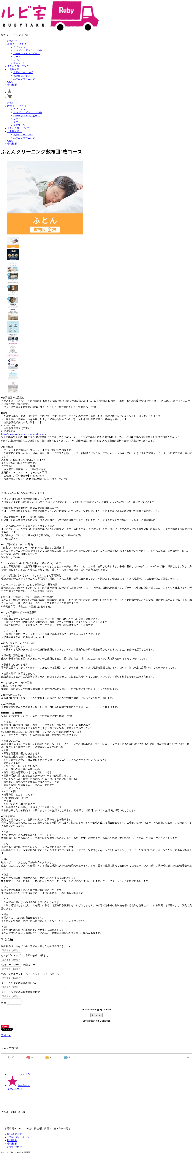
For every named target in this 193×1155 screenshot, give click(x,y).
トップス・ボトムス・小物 (27, 50)
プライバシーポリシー (19, 1137)
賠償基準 (12, 1140)
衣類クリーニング (17, 44)
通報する (6, 1035)
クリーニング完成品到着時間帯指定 (20, 992)
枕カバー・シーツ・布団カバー (18, 964)
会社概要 (12, 84)
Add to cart (96, 1015)
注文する (25, 1074)
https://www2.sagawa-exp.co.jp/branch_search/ (23, 434)
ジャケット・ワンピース (26, 53)
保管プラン (19, 63)
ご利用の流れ (14, 69)
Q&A (10, 82)
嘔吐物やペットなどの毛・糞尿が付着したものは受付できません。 (37, 946)
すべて (11, 1057)
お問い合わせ (14, 1147)
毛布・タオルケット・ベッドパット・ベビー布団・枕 (30, 974)
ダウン (17, 60)
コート (17, 56)
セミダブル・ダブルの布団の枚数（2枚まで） (26, 955)
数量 (3, 1002)
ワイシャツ (19, 47)
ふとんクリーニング (18, 66)
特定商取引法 (14, 1134)
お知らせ (12, 41)
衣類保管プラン (21, 75)
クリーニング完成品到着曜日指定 (19, 983)
